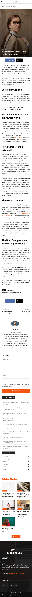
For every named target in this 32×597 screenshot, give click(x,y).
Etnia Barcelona (10, 290)
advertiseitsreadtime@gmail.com (17, 573)
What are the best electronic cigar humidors (7, 313)
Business (4, 490)
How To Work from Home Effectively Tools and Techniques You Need (23, 496)
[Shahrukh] (16, 323)
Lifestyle (8, 6)
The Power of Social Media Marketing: (13, 437)
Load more (15, 536)
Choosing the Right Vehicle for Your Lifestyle (15, 428)
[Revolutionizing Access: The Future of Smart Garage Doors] (8, 505)
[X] (16, 585)
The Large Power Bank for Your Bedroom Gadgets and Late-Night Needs (23, 514)
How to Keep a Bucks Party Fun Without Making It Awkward (8, 495)
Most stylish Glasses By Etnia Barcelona (11, 292)
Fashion (13, 6)
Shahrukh (16, 330)
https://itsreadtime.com (16, 332)
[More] (25, 60)
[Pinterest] (7, 585)
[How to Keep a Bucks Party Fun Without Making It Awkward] (8, 487)
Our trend (17, 137)
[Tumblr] (11, 585)
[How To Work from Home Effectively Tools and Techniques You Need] (23, 487)
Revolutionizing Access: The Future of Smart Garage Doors (8, 513)
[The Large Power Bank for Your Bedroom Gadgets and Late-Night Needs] (23, 505)
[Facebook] (3, 585)
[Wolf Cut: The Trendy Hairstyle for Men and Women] (8, 521)
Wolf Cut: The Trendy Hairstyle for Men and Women (16, 424)
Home (3, 6)
